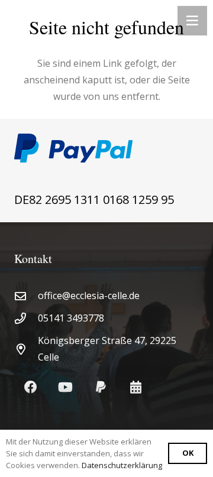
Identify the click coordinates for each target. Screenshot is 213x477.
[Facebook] (30, 387)
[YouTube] (65, 387)
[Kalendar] (136, 387)
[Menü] (192, 20)
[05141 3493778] (26, 318)
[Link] (106, 148)
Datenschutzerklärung (122, 465)
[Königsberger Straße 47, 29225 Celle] (26, 349)
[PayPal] (101, 387)
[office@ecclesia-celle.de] (26, 295)
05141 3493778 (71, 318)
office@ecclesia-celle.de (89, 295)
